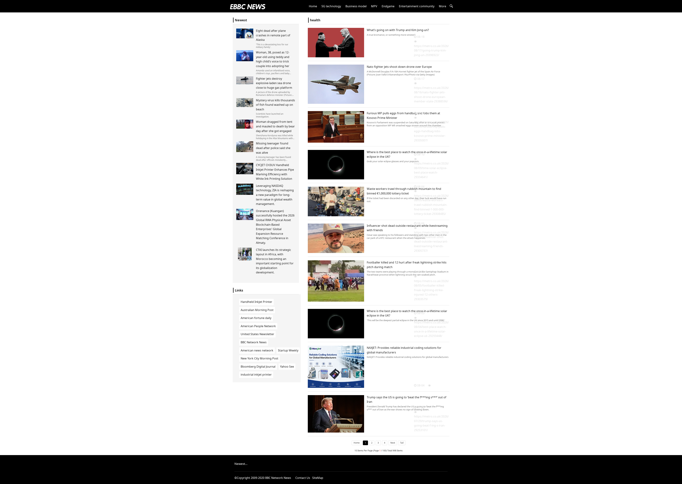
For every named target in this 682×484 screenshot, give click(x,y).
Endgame (388, 6)
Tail (402, 442)
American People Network (258, 326)
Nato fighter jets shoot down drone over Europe (399, 67)
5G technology (331, 6)
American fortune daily (256, 318)
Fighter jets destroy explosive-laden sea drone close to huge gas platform (274, 83)
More (442, 6)
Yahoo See (287, 366)
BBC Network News (254, 342)
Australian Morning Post (257, 310)
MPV (374, 6)
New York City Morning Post (259, 358)
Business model (356, 6)
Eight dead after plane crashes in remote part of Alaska (273, 35)
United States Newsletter (257, 334)
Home (313, 6)
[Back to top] (677, 479)
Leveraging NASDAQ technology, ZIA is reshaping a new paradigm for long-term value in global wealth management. (275, 195)
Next (392, 442)
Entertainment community (416, 6)
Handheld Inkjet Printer (256, 302)
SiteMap (317, 478)
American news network (257, 350)
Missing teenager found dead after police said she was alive (273, 147)
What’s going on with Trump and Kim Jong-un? (398, 30)
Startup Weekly (288, 350)
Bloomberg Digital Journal (258, 366)
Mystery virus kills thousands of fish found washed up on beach (275, 104)
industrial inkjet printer (256, 374)
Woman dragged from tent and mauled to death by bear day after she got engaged (275, 126)
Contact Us (302, 478)
